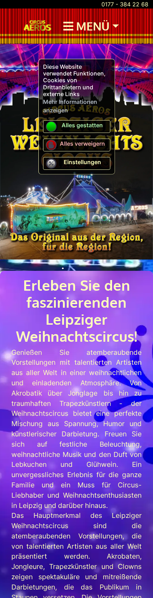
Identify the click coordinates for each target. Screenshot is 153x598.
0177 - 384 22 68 (124, 4)
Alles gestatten (82, 125)
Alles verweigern (82, 143)
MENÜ (91, 26)
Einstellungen (82, 162)
